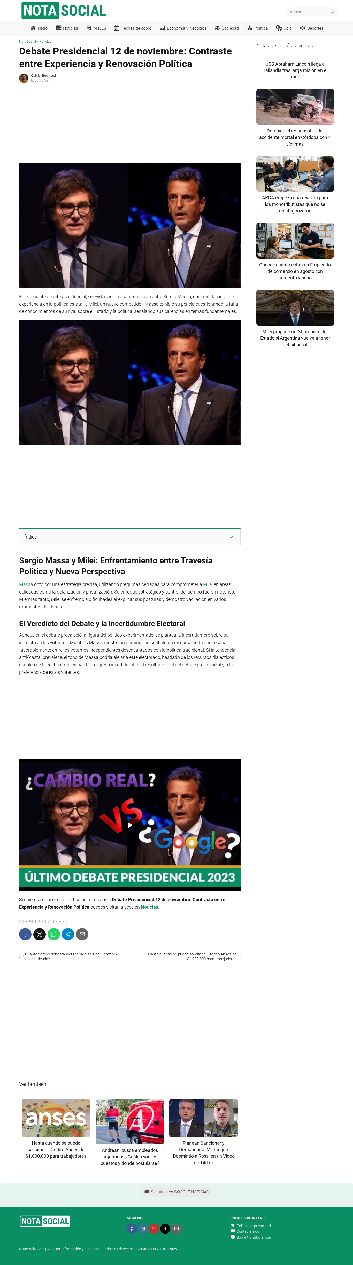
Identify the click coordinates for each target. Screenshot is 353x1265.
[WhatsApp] (54, 934)
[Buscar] (332, 11)
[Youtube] (154, 1229)
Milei (208, 584)
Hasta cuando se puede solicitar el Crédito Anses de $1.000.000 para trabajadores (192, 956)
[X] (39, 934)
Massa (26, 584)
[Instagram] (143, 1229)
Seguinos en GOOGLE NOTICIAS (180, 1192)
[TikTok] (165, 1229)
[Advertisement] (130, 122)
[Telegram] (68, 934)
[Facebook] (25, 934)
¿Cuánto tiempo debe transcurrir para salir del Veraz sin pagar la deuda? (70, 956)
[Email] (82, 934)
